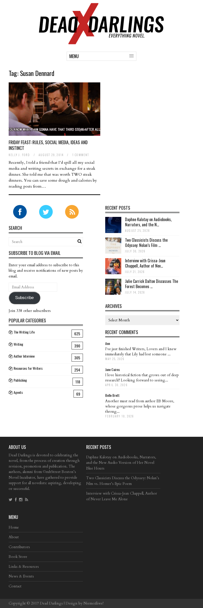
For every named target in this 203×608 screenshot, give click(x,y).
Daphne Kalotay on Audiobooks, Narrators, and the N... (148, 222)
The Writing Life (24, 332)
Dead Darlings (51, 603)
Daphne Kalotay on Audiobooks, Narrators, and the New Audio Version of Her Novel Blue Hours (121, 463)
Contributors (19, 546)
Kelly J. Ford (19, 155)
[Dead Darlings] (101, 42)
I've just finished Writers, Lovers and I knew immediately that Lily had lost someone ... (141, 351)
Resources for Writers (28, 368)
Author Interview (24, 356)
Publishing (20, 380)
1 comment (80, 155)
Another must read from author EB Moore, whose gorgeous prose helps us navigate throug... (139, 406)
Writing (18, 344)
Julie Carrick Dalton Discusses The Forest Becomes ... (151, 283)
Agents (18, 392)
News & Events (21, 576)
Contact (15, 586)
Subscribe (24, 297)
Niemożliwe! (93, 603)
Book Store (18, 556)
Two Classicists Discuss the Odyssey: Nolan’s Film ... (146, 242)
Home (14, 527)
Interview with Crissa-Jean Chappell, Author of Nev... (145, 263)
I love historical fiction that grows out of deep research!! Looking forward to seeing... (142, 377)
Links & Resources (24, 566)
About (14, 537)
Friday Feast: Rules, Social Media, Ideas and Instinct (48, 145)
